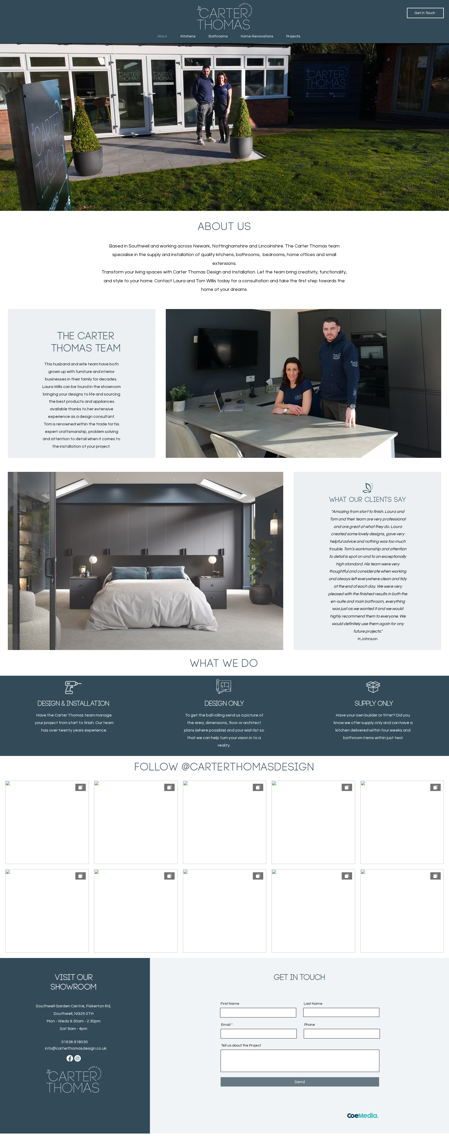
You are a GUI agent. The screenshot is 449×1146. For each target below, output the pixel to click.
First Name (230, 1004)
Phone (309, 1025)
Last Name (313, 1004)
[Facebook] (70, 1058)
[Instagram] (77, 1058)
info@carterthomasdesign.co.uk (76, 1048)
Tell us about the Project (241, 1045)
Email (225, 1025)
